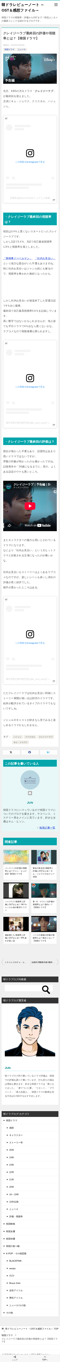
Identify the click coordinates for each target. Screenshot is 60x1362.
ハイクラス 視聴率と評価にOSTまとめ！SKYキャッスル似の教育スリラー (16, 905)
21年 (11, 1179)
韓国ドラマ (9, 49)
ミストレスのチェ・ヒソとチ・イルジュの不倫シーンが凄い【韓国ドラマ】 (17, 962)
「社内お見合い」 (45, 258)
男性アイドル (16, 1298)
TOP (31, 1328)
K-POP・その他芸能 (16, 1253)
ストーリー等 (16, 1142)
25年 (11, 1150)
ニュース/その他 (17, 1305)
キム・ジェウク (21, 742)
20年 (11, 1187)
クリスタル (30, 737)
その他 (9, 1312)
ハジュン (18, 737)
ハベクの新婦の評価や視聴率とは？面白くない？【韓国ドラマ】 (44, 938)
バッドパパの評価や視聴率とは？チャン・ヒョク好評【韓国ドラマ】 (16, 871)
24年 (11, 1157)
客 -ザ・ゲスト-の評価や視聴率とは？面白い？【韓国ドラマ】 (44, 904)
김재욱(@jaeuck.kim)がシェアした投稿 (30, 198)
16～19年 (14, 1194)
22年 (11, 1172)
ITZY (11, 1275)
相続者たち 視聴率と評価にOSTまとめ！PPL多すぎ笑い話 (16, 938)
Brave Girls (14, 1283)
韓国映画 (10, 1224)
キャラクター (16, 1135)
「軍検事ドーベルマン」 (17, 258)
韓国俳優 (10, 1238)
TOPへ (45, 1360)
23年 (11, 1164)
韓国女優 (10, 1231)
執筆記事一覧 (47, 827)
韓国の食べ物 (13, 1246)
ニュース (22, 49)
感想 (11, 1128)
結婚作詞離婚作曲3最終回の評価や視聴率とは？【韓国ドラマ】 (45, 962)
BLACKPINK (15, 1261)
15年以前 (14, 1201)
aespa (12, 1268)
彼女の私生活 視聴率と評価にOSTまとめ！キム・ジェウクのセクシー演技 (44, 872)
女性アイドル (16, 1290)
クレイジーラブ (46, 737)
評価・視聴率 (16, 1216)
